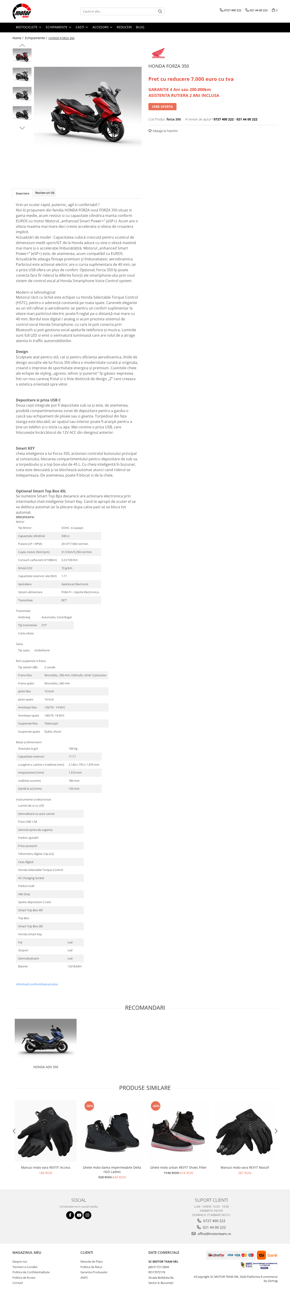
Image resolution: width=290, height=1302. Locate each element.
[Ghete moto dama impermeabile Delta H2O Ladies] (112, 1131)
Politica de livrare (23, 1278)
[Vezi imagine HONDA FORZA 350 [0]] (22, 55)
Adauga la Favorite (165, 131)
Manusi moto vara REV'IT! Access (45, 1167)
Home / (18, 38)
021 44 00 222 (214, 1227)
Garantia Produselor (94, 1272)
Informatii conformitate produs (37, 984)
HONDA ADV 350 (45, 1067)
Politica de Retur (91, 1267)
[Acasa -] (35, 11)
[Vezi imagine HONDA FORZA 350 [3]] (22, 113)
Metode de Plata (91, 1261)
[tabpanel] (88, 107)
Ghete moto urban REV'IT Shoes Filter (178, 1167)
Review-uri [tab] (44, 193)
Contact (17, 1283)
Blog (140, 27)
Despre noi (19, 1261)
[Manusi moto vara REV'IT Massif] (245, 1131)
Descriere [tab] (22, 193)
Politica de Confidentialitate (31, 1272)
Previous (22, 46)
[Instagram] (87, 1215)
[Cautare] (160, 11)
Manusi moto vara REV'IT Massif (245, 1167)
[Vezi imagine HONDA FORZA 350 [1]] (22, 75)
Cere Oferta (162, 106)
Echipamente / (36, 38)
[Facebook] (70, 1215)
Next (22, 127)
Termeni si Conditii (24, 1267)
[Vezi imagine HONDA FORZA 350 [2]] (22, 94)
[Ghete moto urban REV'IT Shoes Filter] (178, 1131)
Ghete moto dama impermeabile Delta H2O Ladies (112, 1169)
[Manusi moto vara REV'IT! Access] (46, 1131)
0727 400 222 (213, 1220)
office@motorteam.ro (214, 1233)
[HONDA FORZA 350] (88, 107)
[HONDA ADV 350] (46, 1040)
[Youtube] (79, 1215)
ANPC (84, 1278)
